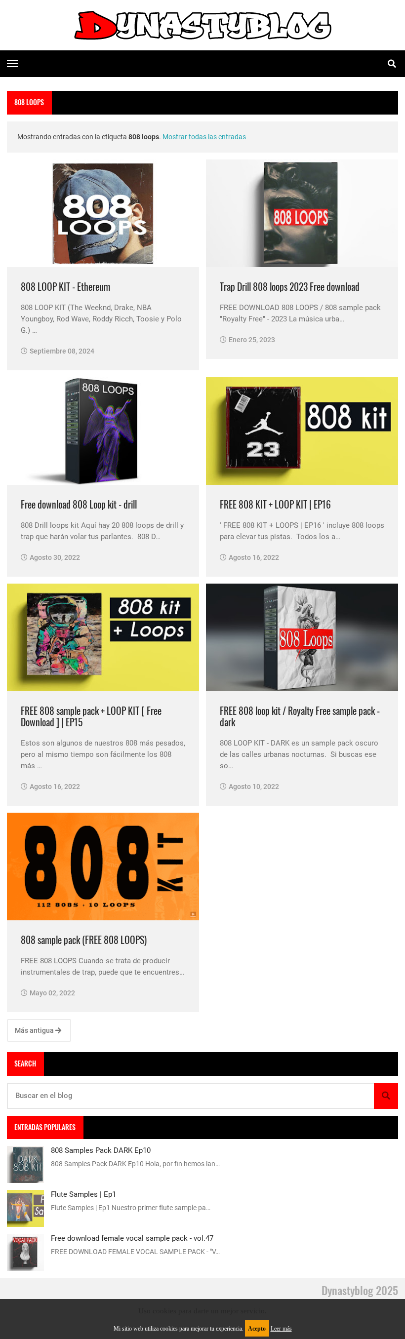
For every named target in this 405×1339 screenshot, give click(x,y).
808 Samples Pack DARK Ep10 (101, 1150)
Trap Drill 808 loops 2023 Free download (290, 286)
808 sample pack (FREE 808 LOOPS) (84, 940)
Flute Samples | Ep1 (83, 1194)
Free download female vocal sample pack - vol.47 (132, 1238)
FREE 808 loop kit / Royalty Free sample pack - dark (300, 717)
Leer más (281, 1328)
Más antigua (35, 1030)
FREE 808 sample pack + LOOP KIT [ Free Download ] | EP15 (91, 717)
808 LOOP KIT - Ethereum (65, 286)
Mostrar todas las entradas (204, 137)
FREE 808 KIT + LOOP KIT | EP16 (275, 504)
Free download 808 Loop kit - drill (79, 504)
